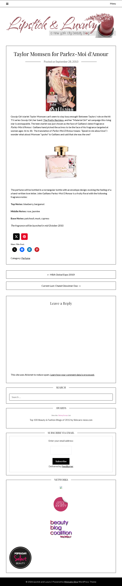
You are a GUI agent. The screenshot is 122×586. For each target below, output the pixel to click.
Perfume (25, 258)
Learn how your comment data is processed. (72, 374)
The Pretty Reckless (53, 120)
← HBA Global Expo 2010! (61, 274)
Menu (113, 3)
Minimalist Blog (71, 581)
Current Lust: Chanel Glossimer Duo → (61, 285)
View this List (61, 415)
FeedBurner (67, 466)
